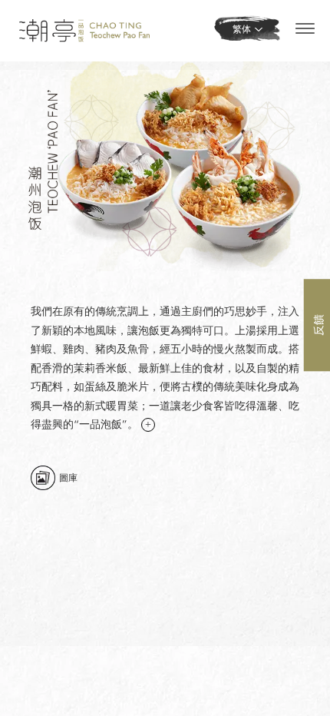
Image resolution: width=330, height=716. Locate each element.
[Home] (84, 29)
